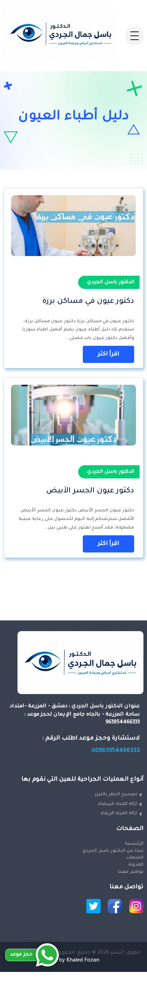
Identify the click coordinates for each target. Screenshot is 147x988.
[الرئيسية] (61, 62)
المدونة (135, 864)
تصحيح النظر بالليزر (116, 794)
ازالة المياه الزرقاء (119, 813)
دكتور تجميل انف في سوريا (114, 976)
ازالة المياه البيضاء (117, 804)
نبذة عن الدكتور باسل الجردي (112, 851)
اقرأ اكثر (108, 354)
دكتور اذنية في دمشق (121, 984)
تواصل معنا (130, 872)
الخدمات (134, 857)
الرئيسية (134, 843)
